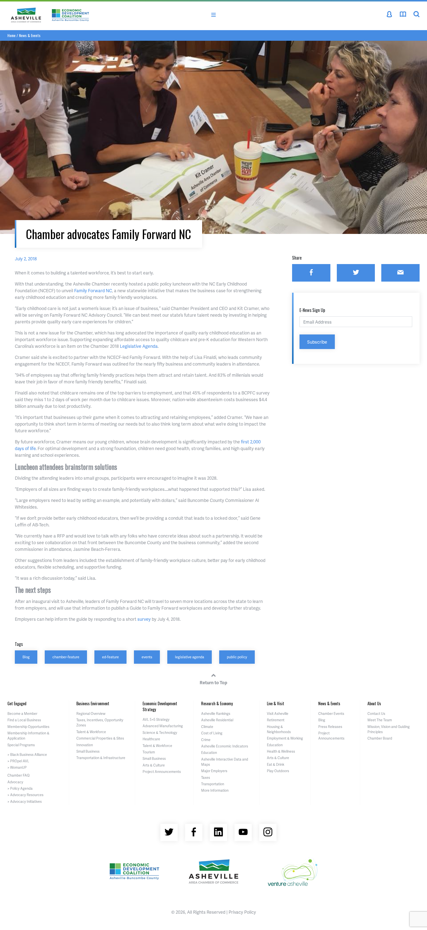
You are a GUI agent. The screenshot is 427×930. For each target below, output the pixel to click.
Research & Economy (217, 703)
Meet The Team (379, 720)
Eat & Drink (275, 764)
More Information (215, 790)
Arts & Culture (154, 765)
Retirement (275, 720)
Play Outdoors (278, 770)
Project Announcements (162, 771)
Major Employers (214, 770)
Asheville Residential (217, 720)
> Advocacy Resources (25, 794)
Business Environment (92, 703)
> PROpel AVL (18, 761)
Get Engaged (16, 703)
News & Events (30, 35)
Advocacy (15, 782)
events (147, 656)
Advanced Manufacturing (163, 725)
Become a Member (22, 713)
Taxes (205, 777)
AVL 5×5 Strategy (156, 719)
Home (11, 35)
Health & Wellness (281, 751)
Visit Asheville (277, 713)
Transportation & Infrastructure (100, 757)
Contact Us (376, 713)
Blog (26, 656)
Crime (206, 739)
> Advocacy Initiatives (24, 801)
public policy (237, 656)
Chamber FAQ (18, 775)
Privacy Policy (242, 912)
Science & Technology (160, 732)
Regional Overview (91, 713)
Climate (207, 726)
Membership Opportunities (28, 726)
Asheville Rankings (215, 713)
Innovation (84, 745)
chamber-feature (65, 656)
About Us (374, 703)
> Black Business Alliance (27, 754)
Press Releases (330, 726)
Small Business (88, 751)
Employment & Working (285, 738)
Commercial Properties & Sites (100, 738)
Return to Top (213, 682)
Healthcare (151, 739)
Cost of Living (211, 733)
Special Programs (21, 745)
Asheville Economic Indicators (224, 746)
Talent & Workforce (91, 731)
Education (209, 752)
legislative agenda (189, 656)
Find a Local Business (24, 720)
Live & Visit (275, 703)
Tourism (149, 752)
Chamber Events (331, 713)
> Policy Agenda (20, 788)
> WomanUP (17, 767)
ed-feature (110, 656)
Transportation (212, 784)
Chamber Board (379, 738)
